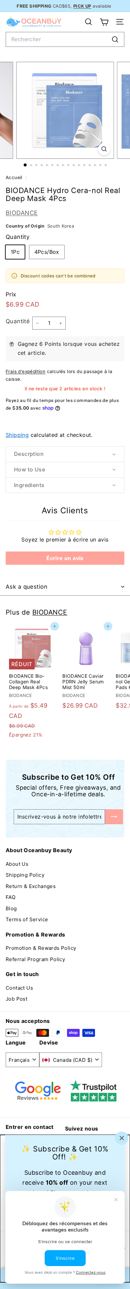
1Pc (15, 251)
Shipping (17, 435)
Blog (11, 908)
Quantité (18, 321)
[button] (65, 454)
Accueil (15, 177)
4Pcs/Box (46, 251)
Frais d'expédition (25, 371)
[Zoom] (104, 149)
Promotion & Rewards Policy (41, 948)
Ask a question (26, 586)
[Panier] (104, 22)
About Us (17, 864)
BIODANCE (22, 212)
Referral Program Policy (35, 959)
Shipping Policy (25, 875)
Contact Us (19, 988)
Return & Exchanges (31, 886)
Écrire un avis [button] (65, 558)
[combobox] (65, 39)
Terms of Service (27, 919)
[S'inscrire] (114, 816)
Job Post (16, 999)
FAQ (10, 897)
